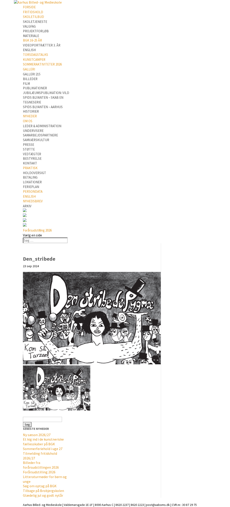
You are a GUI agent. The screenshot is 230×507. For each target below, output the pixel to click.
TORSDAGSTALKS (35, 54)
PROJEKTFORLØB (36, 31)
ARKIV (27, 206)
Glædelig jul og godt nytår (43, 495)
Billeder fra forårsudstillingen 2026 (41, 465)
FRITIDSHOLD (33, 12)
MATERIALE (31, 36)
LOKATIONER (32, 182)
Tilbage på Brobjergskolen (43, 490)
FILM (26, 83)
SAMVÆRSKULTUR (36, 140)
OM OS (27, 121)
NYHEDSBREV (33, 201)
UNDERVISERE (33, 131)
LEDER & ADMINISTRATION (42, 126)
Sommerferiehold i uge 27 (42, 448)
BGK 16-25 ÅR (32, 40)
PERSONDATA (32, 191)
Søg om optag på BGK (40, 486)
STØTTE (29, 149)
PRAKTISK (30, 168)
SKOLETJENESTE (35, 22)
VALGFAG (29, 26)
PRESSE (28, 144)
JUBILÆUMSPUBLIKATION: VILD (46, 93)
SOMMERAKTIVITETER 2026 (42, 64)
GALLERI (29, 69)
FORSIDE (29, 7)
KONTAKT (30, 163)
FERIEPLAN (31, 187)
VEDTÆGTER (32, 154)
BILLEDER (30, 79)
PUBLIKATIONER (35, 88)
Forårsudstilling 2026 (37, 230)
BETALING (30, 177)
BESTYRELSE (32, 158)
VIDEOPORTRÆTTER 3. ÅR (41, 45)
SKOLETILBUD (33, 17)
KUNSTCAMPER (34, 59)
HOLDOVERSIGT (34, 173)
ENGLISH (29, 50)
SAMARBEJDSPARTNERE (40, 135)
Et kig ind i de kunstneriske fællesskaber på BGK (43, 441)
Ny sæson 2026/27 (37, 435)
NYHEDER (30, 116)
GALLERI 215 (31, 74)
